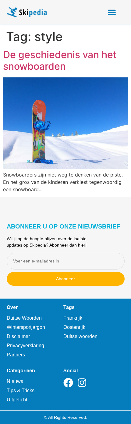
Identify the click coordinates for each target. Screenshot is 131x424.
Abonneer (65, 278)
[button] (111, 12)
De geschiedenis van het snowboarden (60, 60)
